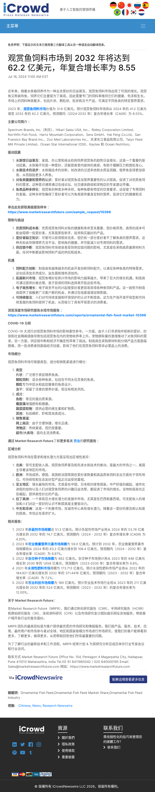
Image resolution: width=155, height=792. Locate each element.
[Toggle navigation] (143, 26)
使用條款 (68, 750)
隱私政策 (68, 744)
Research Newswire (57, 706)
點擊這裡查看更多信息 (128, 679)
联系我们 (113, 747)
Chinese (24, 706)
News (36, 706)
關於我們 (68, 738)
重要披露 (68, 757)
